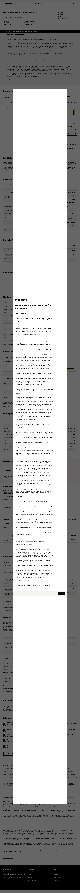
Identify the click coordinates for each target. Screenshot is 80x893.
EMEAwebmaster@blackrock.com (24, 579)
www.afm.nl (26, 573)
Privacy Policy (49, 349)
